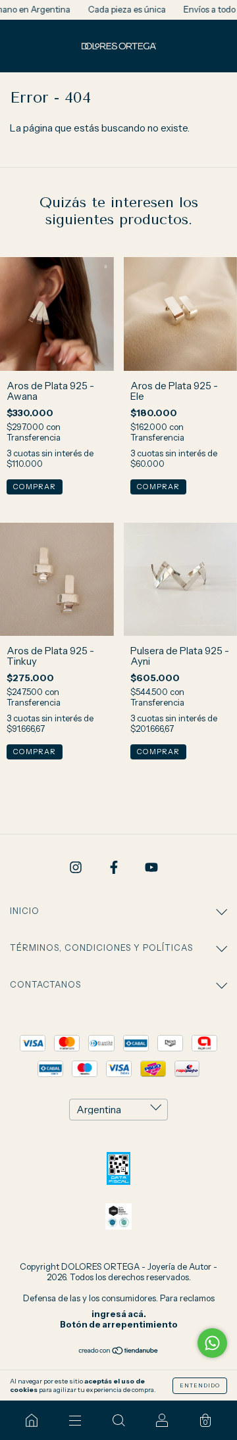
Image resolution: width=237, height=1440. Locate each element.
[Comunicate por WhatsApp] (212, 1343)
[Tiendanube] (119, 1351)
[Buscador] (118, 1420)
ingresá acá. (119, 1313)
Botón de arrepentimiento (119, 1324)
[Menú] (75, 1420)
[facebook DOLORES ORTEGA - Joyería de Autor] (115, 867)
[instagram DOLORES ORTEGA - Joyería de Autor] (77, 867)
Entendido (200, 1385)
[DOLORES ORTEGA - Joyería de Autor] (31, 1420)
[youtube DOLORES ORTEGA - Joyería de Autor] (151, 867)
